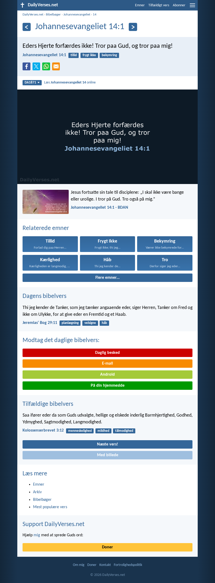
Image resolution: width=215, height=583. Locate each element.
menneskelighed (80, 431)
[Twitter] (37, 68)
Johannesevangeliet (76, 14)
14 (94, 14)
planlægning (70, 323)
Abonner (179, 5)
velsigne (90, 323)
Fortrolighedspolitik (128, 565)
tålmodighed (124, 431)
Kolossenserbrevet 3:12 (43, 430)
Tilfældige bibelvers (48, 404)
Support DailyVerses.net (53, 524)
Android (107, 374)
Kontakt (105, 565)
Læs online (70, 83)
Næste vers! (107, 444)
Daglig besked (107, 353)
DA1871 (30, 82)
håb (104, 323)
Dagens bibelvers (44, 296)
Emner (140, 5)
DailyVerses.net (33, 14)
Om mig (78, 565)
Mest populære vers (50, 507)
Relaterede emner (46, 228)
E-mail (107, 363)
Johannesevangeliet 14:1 (44, 55)
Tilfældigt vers (158, 5)
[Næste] (133, 27)
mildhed (103, 431)
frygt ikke (89, 55)
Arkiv (37, 492)
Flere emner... (107, 278)
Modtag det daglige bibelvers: (61, 340)
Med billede (107, 455)
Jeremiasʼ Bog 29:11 (40, 323)
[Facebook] (28, 68)
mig (37, 535)
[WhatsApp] (47, 66)
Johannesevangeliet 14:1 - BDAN (99, 208)
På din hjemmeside (108, 386)
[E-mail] (57, 68)
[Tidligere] (27, 27)
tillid (74, 55)
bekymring (109, 55)
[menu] (192, 7)
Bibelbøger (53, 14)
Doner (107, 547)
